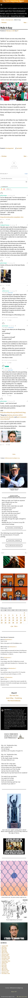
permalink (19, 148)
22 (24, 620)
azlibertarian (11, 327)
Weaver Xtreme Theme (23, 996)
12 (13, 617)
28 (21, 622)
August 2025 (5, 962)
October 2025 (5, 959)
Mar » (16, 626)
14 (21, 617)
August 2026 (5, 946)
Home (2, 20)
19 (13, 620)
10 (5, 617)
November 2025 (6, 958)
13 (17, 617)
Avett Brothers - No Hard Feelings (14, 527)
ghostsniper (10, 292)
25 (9, 622)
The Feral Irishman (14, 700)
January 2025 (5, 972)
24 (5, 622)
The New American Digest (13, 1)
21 (21, 620)
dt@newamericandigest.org (12, 458)
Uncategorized (9, 20)
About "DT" (14, 991)
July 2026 (4, 947)
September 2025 (6, 961)
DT (3, 368)
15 (24, 617)
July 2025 (4, 963)
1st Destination (8, 677)
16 (1, 620)
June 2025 (4, 965)
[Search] (26, 553)
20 (17, 620)
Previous (3, 22)
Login (26, 173)
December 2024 (6, 973)
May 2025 (4, 966)
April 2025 (4, 968)
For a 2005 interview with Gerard (14, 545)
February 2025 (5, 970)
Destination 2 (8, 639)
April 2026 (4, 951)
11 (9, 617)
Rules (14, 454)
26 (13, 622)
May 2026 (4, 950)
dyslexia (9, 415)
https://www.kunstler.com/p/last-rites (11, 217)
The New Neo (14, 695)
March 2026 (5, 952)
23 (1, 622)
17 (5, 620)
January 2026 (5, 955)
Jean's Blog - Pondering (14, 698)
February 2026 (5, 954)
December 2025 (6, 957)
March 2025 (5, 969)
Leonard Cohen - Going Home (14, 540)
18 (9, 620)
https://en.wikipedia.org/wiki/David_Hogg (13, 412)
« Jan (11, 626)
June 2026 (4, 948)
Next (26, 22)
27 (17, 622)
